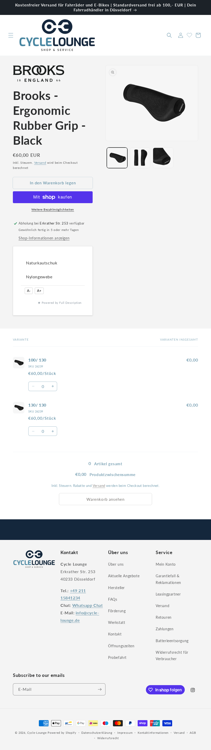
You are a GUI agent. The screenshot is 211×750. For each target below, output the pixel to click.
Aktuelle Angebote (123, 576)
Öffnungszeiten (121, 646)
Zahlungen (164, 629)
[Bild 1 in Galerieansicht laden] (117, 158)
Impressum (125, 732)
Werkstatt (116, 622)
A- (28, 291)
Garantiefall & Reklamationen (168, 579)
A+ (39, 291)
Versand (40, 163)
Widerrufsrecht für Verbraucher (172, 655)
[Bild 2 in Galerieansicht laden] (140, 158)
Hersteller (116, 587)
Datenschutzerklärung (96, 732)
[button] (10, 35)
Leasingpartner (168, 594)
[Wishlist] (189, 34)
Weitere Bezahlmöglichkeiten (52, 209)
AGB (193, 732)
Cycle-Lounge (37, 732)
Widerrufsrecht (108, 738)
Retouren (164, 617)
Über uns (116, 564)
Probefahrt (117, 657)
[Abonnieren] (99, 689)
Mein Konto (166, 564)
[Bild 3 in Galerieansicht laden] (163, 158)
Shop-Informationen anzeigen (44, 238)
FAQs (112, 599)
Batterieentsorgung (172, 641)
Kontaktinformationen (153, 732)
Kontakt (114, 634)
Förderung (117, 611)
